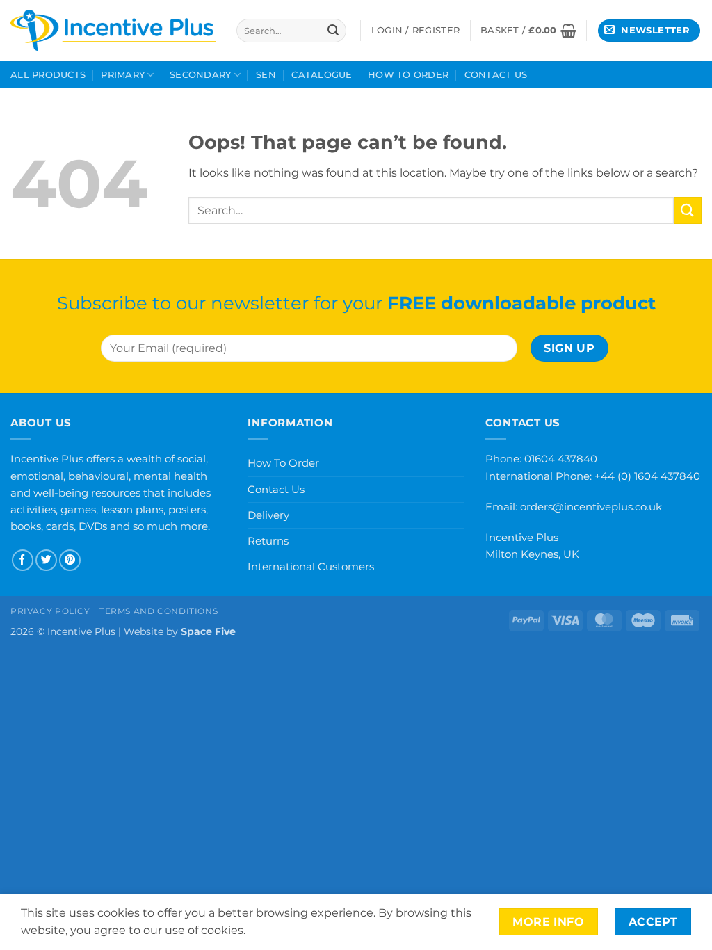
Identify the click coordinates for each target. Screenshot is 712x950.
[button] (528, 30)
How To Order (408, 75)
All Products (48, 75)
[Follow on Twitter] (46, 560)
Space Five (208, 631)
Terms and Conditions (158, 611)
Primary (123, 75)
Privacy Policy (50, 611)
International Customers (311, 566)
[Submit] (333, 30)
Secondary (200, 75)
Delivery (268, 515)
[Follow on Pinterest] (70, 560)
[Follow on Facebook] (22, 560)
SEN (266, 75)
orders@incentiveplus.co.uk (591, 506)
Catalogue (321, 75)
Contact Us (496, 75)
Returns (268, 540)
